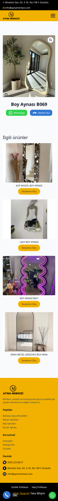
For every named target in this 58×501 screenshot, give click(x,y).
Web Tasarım (21, 493)
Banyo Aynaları (11, 419)
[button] (50, 40)
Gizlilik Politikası (19, 487)
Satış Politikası (39, 487)
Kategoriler (9, 444)
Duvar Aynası (10, 427)
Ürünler (7, 448)
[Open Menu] (53, 15)
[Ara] (7, 495)
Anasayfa (8, 440)
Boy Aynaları (9, 423)
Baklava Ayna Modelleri (15, 415)
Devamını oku (29, 191)
